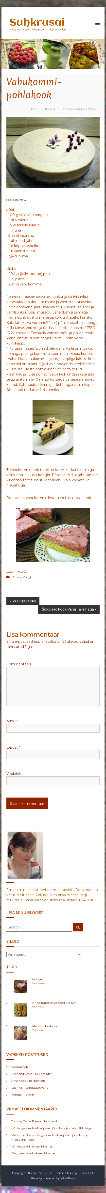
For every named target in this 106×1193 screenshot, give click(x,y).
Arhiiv (16, 577)
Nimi (11, 721)
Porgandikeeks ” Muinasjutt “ (32, 1074)
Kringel (37, 979)
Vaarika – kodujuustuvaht (29, 1087)
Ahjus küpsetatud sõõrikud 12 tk (54, 1003)
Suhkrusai (36, 22)
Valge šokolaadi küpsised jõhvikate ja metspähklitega (54, 1128)
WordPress (67, 1178)
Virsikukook (19, 1067)
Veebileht (14, 773)
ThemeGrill (86, 1173)
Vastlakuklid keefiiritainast (35, 1146)
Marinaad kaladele (45, 1026)
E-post (13, 747)
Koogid (50, 109)
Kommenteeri (18, 664)
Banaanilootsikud (44, 1121)
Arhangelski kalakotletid (28, 1081)
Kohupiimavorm (23, 1094)
